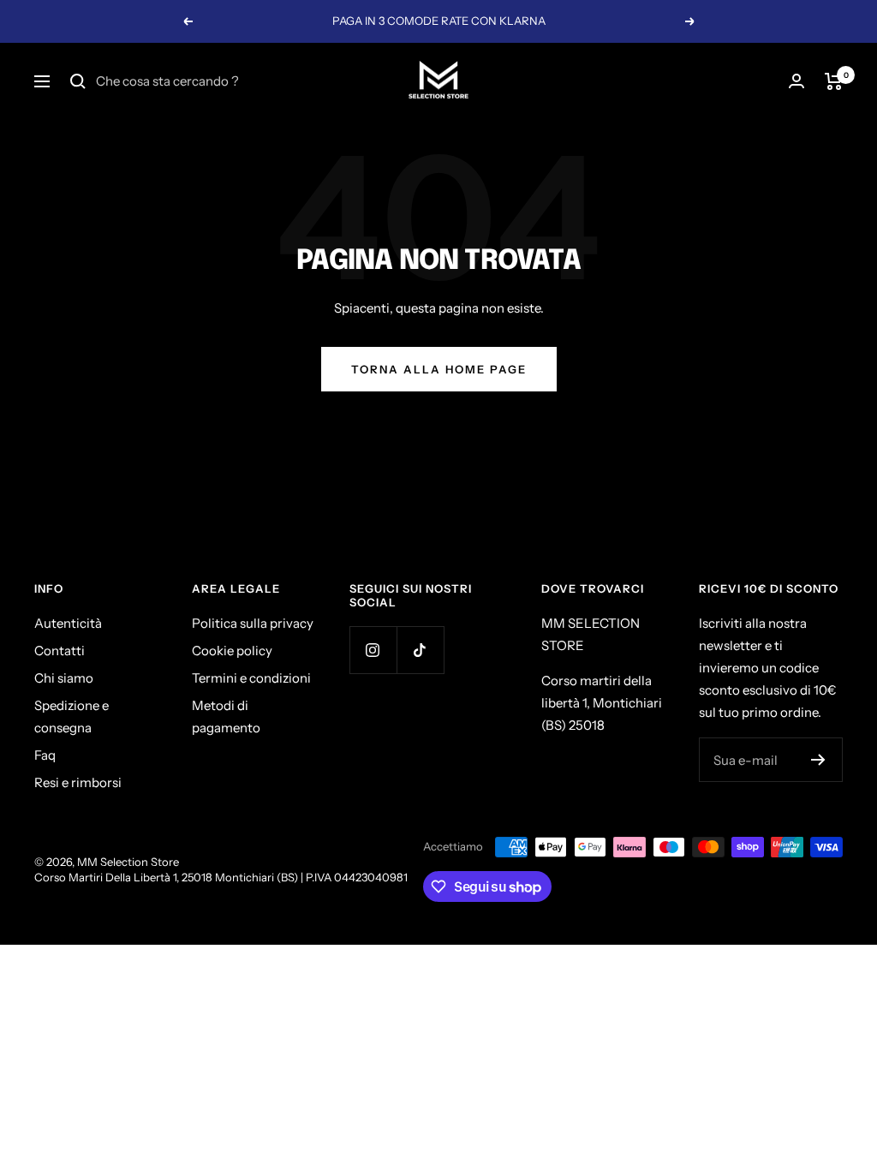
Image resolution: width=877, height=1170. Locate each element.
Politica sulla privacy (252, 623)
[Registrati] (818, 760)
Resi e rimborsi (78, 782)
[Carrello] (834, 81)
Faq (45, 755)
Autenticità (68, 623)
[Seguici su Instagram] (373, 649)
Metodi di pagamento (226, 716)
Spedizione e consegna (71, 716)
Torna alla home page (439, 369)
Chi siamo (63, 678)
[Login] (796, 81)
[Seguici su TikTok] (420, 649)
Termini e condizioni (251, 678)
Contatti (59, 650)
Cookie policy (232, 650)
